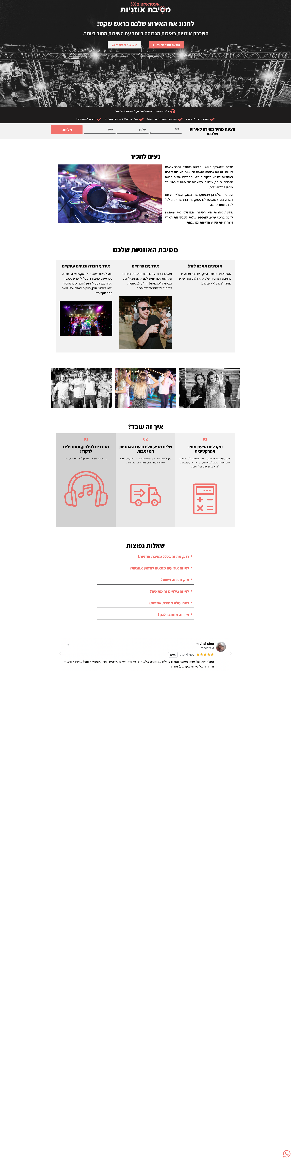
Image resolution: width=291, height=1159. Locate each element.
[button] (145, 556)
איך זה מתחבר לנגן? (173, 614)
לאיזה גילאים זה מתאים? (169, 591)
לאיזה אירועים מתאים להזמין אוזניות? (159, 568)
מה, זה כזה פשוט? (175, 579)
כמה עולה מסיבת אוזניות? (169, 603)
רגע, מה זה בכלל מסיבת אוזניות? (163, 556)
